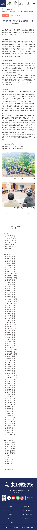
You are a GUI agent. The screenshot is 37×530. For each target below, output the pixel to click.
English (27, 518)
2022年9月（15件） (11, 356)
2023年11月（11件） (11, 326)
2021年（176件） (10, 453)
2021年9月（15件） (11, 381)
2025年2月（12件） (11, 295)
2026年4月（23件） (11, 265)
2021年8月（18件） (11, 383)
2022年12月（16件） (11, 350)
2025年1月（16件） (11, 297)
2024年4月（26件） (11, 316)
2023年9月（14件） (11, 331)
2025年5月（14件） (11, 288)
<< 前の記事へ (5, 214)
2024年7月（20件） (11, 310)
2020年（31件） (10, 455)
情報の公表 (30, 498)
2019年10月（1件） (11, 422)
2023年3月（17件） (11, 343)
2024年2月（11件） (11, 320)
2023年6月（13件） (11, 337)
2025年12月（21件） (11, 274)
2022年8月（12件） (11, 358)
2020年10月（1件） (11, 405)
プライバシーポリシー (10, 510)
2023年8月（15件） (11, 333)
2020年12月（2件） (11, 400)
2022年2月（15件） (11, 371)
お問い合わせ (27, 506)
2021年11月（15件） (11, 377)
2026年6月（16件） (11, 261)
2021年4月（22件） (11, 392)
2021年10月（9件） (11, 379)
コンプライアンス (27, 510)
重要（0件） (8, 249)
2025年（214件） (10, 445)
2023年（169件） (10, 449)
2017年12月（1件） (11, 426)
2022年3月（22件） (11, 369)
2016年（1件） (9, 461)
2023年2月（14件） (11, 345)
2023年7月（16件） (11, 335)
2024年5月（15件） (11, 314)
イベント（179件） (11, 238)
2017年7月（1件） (10, 430)
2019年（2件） (9, 457)
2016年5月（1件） (10, 432)
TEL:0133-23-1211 (18, 492)
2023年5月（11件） (11, 339)
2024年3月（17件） (11, 318)
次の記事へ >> (31, 214)
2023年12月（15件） (11, 324)
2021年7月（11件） (11, 386)
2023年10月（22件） (11, 329)
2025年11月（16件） (11, 276)
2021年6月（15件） (11, 388)
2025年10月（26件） (11, 278)
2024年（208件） (10, 447)
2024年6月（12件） (11, 312)
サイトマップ (10, 522)
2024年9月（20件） (11, 305)
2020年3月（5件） (10, 417)
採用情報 (10, 514)
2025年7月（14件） (11, 284)
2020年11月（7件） (11, 403)
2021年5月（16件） (11, 390)
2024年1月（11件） (11, 322)
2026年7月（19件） (11, 259)
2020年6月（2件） (10, 413)
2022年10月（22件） (11, 354)
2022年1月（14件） (11, 373)
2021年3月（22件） (11, 394)
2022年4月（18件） (11, 367)
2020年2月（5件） (10, 419)
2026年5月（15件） (11, 263)
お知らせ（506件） (11, 240)
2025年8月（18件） (11, 282)
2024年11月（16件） (11, 301)
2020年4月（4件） (10, 415)
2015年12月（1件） (11, 434)
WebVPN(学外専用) (27, 514)
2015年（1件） (9, 463)
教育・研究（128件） (11, 246)
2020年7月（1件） (10, 411)
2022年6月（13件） (11, 362)
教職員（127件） (10, 244)
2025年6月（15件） (11, 286)
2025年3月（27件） (11, 293)
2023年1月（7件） (10, 348)
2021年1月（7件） (10, 398)
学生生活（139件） (11, 242)
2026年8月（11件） (11, 257)
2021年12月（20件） (11, 375)
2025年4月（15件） (11, 290)
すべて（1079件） (10, 236)
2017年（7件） (9, 459)
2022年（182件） (10, 451)
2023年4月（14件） (11, 341)
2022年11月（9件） (11, 352)
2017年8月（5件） (10, 428)
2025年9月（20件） (11, 280)
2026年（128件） (10, 442)
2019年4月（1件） (10, 424)
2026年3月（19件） (11, 267)
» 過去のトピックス (9, 470)
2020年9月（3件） (10, 407)
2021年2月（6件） (10, 396)
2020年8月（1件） (10, 409)
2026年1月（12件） (11, 272)
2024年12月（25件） (11, 299)
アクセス (10, 506)
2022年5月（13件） (11, 364)
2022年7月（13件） (11, 360)
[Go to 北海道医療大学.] (4, 9)
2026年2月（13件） (11, 269)
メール (10, 518)
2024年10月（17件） (11, 303)
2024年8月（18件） (11, 307)
